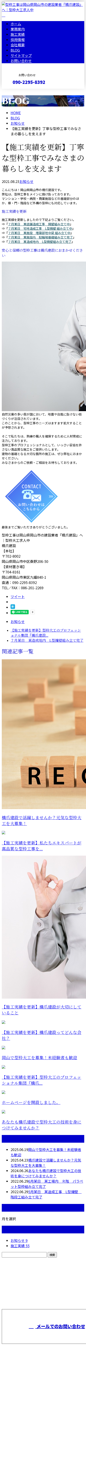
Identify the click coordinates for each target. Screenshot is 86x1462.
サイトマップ (21, 55)
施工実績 (18, 34)
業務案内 (18, 29)
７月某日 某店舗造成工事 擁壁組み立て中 (39, 224)
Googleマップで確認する (23, 1415)
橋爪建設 (10, 1392)
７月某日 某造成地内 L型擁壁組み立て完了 (39, 241)
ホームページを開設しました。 (31, 1102)
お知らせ (26, 181)
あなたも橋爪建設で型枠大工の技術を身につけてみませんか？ (46, 1173)
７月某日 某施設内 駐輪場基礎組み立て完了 (40, 237)
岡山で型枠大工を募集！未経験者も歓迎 (39, 1057)
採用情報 (18, 39)
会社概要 (18, 44)
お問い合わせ (21, 60)
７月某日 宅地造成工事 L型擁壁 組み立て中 (40, 228)
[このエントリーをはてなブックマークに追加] (13, 607)
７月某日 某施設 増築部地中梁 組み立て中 (39, 233)
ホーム (16, 23)
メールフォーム (17, 91)
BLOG (15, 50)
